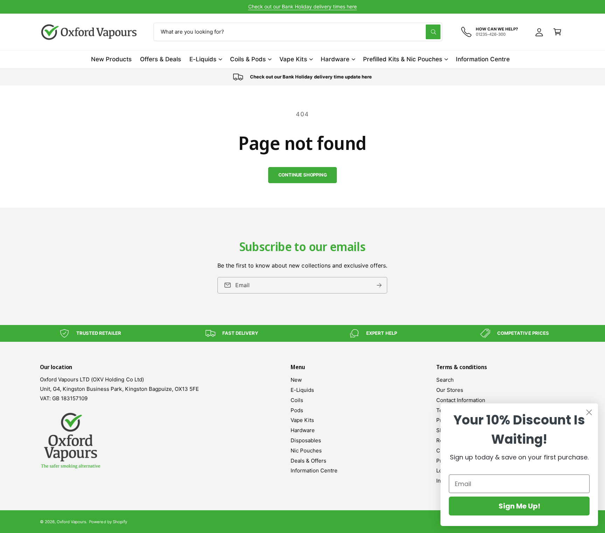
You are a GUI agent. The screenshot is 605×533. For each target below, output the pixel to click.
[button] (557, 32)
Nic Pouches (306, 450)
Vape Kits (293, 59)
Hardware (335, 59)
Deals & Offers (308, 460)
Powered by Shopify (108, 521)
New (296, 379)
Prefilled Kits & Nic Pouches (402, 59)
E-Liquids (202, 59)
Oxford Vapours (71, 521)
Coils (297, 400)
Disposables (306, 440)
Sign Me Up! (519, 506)
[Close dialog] (589, 412)
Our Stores (449, 390)
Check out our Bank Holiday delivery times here (302, 6)
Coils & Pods (248, 59)
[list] (302, 77)
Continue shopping (302, 175)
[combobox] (298, 32)
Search (445, 379)
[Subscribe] (379, 285)
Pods (297, 410)
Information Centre (314, 470)
